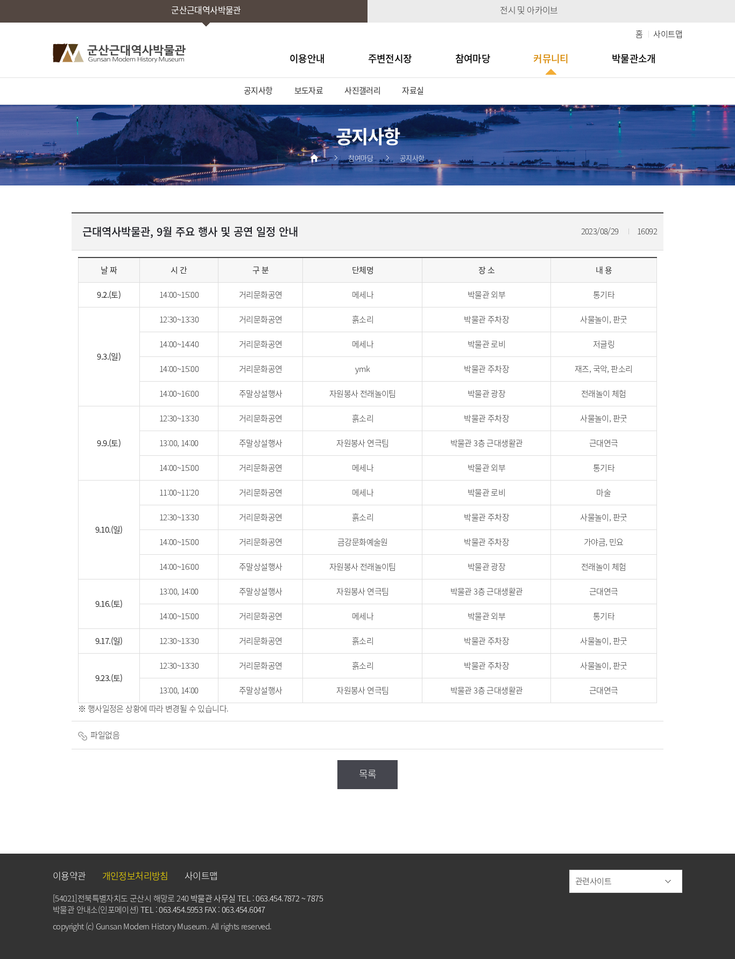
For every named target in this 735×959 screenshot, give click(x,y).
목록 (368, 774)
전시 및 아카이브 (529, 9)
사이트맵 (667, 34)
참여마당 (473, 58)
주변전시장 (390, 58)
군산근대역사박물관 (206, 9)
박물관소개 (634, 58)
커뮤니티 (551, 58)
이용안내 (307, 58)
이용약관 (69, 875)
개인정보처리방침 (135, 875)
